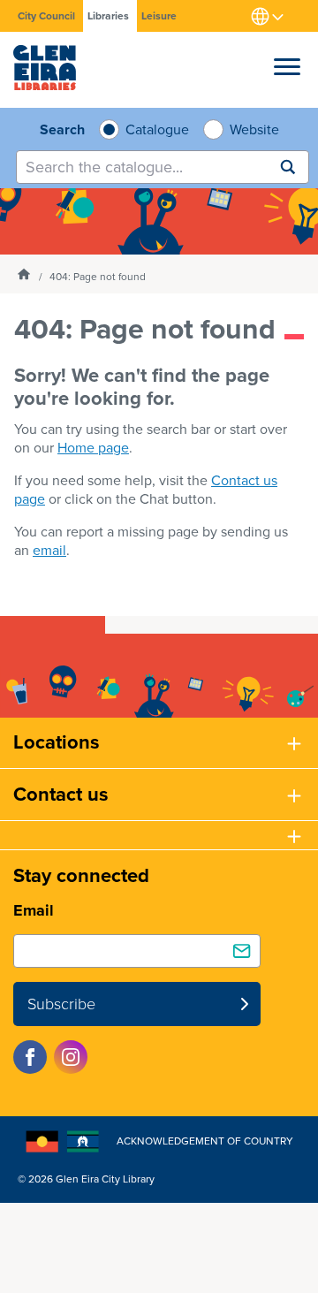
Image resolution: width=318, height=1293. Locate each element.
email (49, 550)
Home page (93, 447)
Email (33, 910)
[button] (287, 62)
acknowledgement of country (205, 1141)
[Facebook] (30, 1057)
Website (253, 129)
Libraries (108, 16)
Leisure (159, 16)
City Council (46, 16)
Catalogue (155, 129)
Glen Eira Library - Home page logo (44, 67)
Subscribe (61, 1004)
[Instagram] (70, 1057)
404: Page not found (97, 277)
